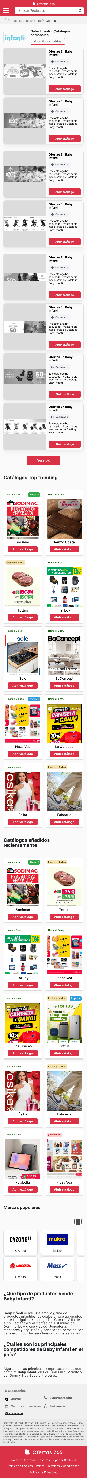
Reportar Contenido (65, 1460)
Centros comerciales (26, 1406)
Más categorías (14, 1413)
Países (40, 1466)
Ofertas (16, 1399)
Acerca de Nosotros (36, 1460)
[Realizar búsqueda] (80, 10)
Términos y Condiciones (63, 1466)
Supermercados (61, 1397)
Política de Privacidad (43, 1472)
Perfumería (57, 1406)
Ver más (43, 460)
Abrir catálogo (64, 89)
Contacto (16, 1460)
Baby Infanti (34, 20)
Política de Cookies (20, 1466)
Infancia (17, 20)
